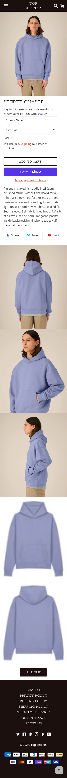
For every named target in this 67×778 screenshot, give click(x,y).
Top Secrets (33, 5)
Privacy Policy (33, 695)
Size (8, 130)
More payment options (30, 180)
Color (9, 120)
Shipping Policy (33, 706)
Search (33, 690)
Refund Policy (33, 701)
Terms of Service (33, 712)
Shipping (26, 144)
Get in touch (33, 717)
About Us (33, 723)
